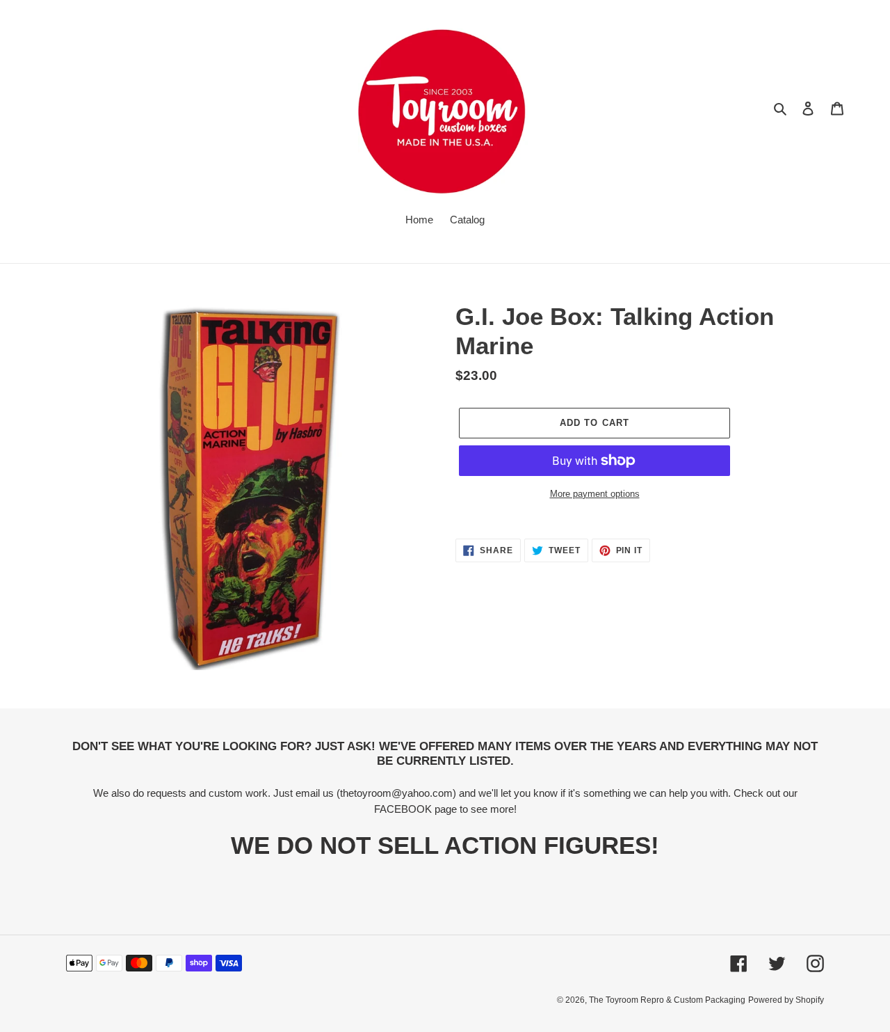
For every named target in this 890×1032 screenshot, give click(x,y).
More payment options (595, 494)
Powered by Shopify (786, 1000)
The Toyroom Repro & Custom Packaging (667, 1000)
